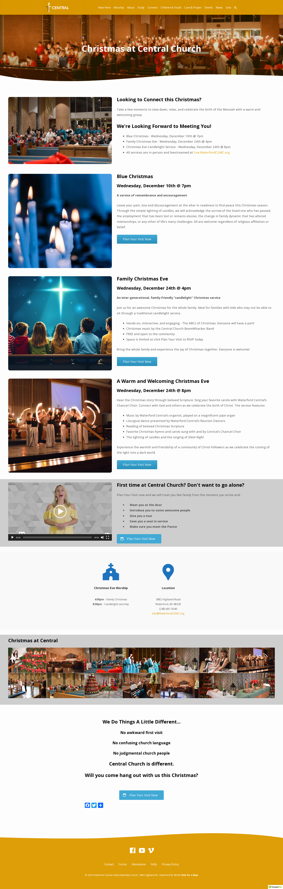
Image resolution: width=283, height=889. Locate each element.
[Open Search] (235, 7)
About (130, 7)
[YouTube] (142, 850)
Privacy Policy (170, 864)
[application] (60, 511)
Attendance (139, 864)
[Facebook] (132, 850)
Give (228, 7)
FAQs (154, 864)
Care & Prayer (192, 7)
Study (141, 7)
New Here (104, 7)
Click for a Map (189, 875)
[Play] (12, 537)
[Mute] (102, 537)
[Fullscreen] (107, 537)
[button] (60, 511)
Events (209, 7)
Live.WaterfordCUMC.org (212, 152)
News (219, 7)
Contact (109, 864)
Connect (153, 7)
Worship (119, 7)
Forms (123, 864)
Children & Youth (171, 7)
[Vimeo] (151, 850)
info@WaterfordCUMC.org (168, 613)
